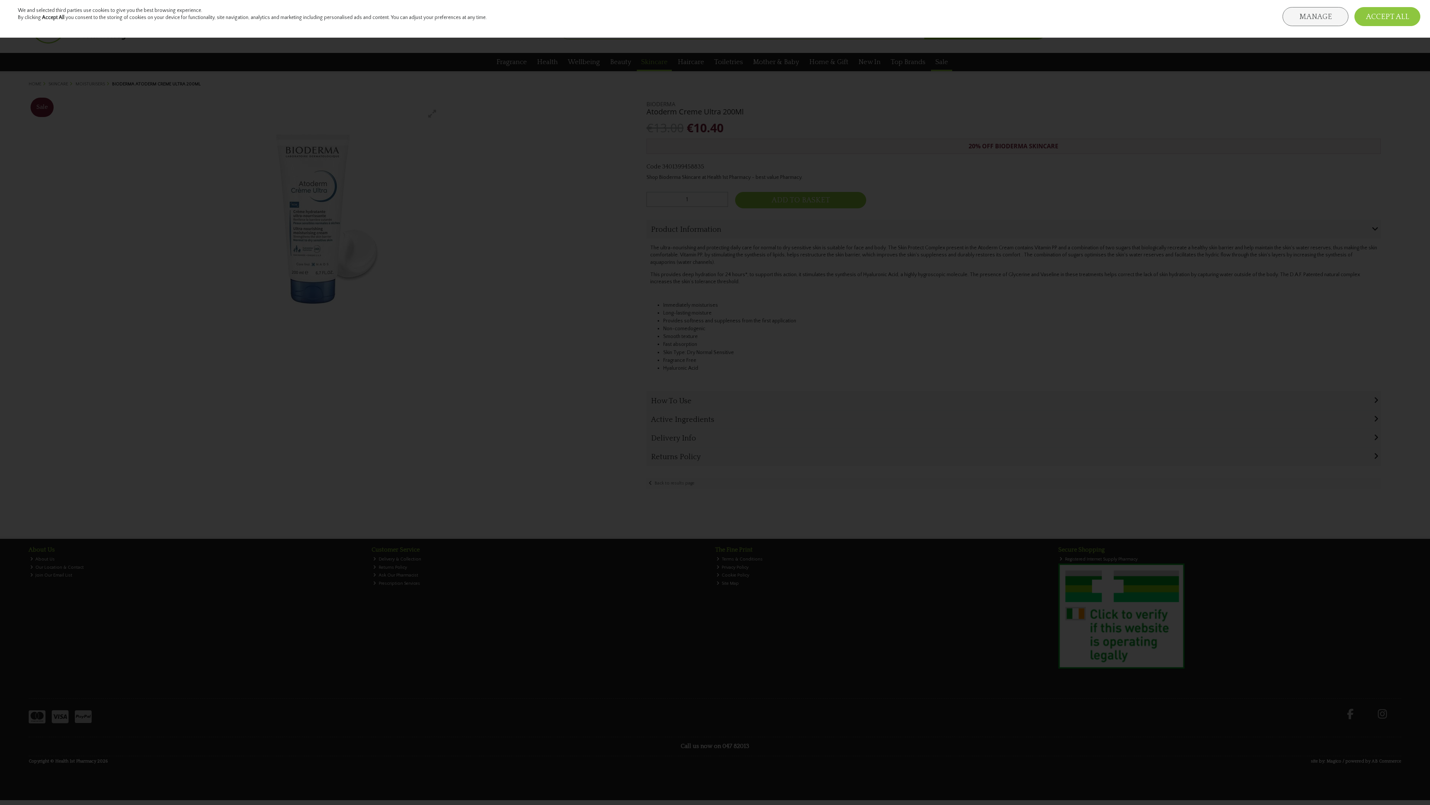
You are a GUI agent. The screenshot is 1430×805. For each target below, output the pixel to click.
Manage (1315, 17)
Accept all (1387, 17)
